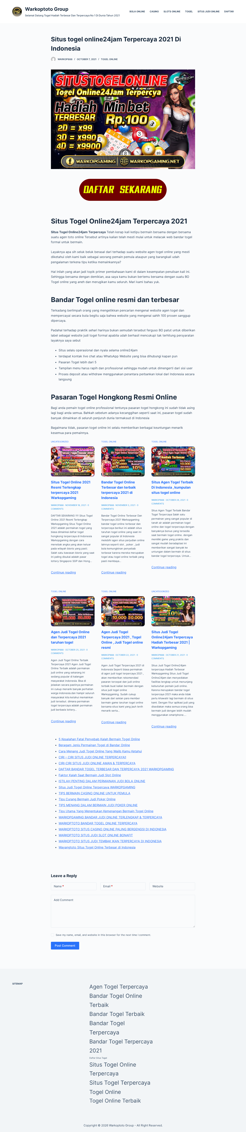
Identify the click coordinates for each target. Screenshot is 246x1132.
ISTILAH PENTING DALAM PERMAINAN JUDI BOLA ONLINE (102, 781)
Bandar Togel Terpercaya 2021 (121, 1046)
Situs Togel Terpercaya (119, 1082)
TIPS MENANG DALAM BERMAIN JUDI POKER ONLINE (98, 805)
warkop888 (65, 59)
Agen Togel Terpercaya (118, 986)
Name (59, 886)
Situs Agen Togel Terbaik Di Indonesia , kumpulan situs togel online (172, 487)
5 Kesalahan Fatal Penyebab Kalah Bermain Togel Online (99, 739)
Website (157, 886)
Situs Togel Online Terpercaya (112, 1069)
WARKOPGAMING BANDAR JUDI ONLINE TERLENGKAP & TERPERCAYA (110, 817)
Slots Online (172, 11)
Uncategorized (60, 441)
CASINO (154, 11)
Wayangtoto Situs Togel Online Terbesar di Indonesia (97, 847)
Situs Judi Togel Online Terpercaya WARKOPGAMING (97, 787)
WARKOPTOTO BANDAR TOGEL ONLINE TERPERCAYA (98, 823)
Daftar (229, 11)
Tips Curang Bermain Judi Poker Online (87, 799)
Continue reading (63, 572)
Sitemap (17, 983)
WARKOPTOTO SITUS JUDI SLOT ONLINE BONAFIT (96, 835)
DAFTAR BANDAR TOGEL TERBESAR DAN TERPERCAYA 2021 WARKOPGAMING (116, 769)
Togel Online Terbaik (115, 1100)
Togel (189, 11)
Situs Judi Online (208, 11)
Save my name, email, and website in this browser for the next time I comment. (103, 934)
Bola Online (137, 11)
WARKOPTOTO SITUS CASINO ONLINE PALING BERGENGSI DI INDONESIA (112, 829)
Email (108, 886)
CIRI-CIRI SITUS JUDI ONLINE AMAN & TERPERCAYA (97, 763)
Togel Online (109, 59)
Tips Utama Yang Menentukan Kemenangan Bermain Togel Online (106, 811)
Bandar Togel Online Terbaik (115, 1000)
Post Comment (65, 945)
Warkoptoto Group (46, 9)
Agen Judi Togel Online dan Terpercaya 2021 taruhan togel (70, 637)
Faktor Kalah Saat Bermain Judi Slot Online (90, 775)
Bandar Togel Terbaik (117, 1014)
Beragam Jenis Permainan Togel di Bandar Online (94, 745)
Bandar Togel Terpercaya (107, 1028)
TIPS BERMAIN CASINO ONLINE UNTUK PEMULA (94, 793)
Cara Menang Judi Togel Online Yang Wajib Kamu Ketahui (100, 751)
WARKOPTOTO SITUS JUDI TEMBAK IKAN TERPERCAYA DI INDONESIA (110, 841)
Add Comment (63, 900)
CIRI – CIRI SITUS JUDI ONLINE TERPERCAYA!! (92, 757)
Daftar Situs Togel (98, 1058)
